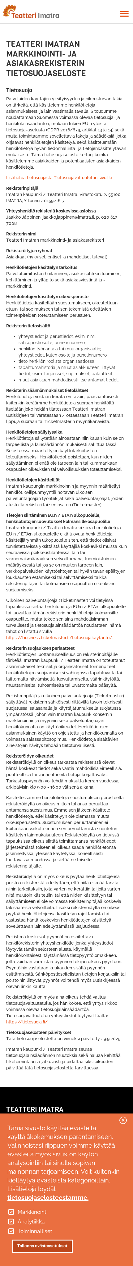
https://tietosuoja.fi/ (27, 1021)
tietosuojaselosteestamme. (47, 1197)
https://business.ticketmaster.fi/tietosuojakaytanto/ (59, 637)
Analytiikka (31, 1221)
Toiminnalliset (35, 1231)
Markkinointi (33, 1212)
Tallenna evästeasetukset (42, 1246)
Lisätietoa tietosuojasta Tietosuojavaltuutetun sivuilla (59, 177)
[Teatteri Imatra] (31, 11)
